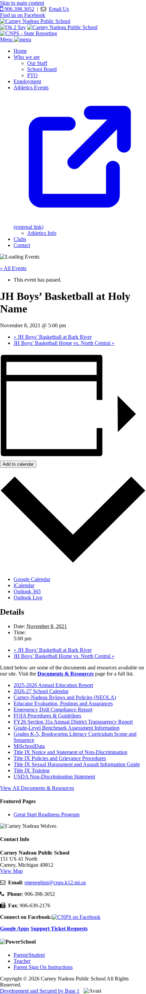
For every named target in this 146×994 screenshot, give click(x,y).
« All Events (13, 268)
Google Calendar (32, 579)
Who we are (27, 57)
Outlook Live (28, 597)
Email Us (59, 9)
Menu (7, 39)
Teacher (22, 961)
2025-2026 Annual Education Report (53, 685)
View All (37, 788)
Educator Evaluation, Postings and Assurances (63, 703)
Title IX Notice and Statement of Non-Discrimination (70, 752)
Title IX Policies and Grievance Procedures (60, 758)
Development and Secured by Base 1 (39, 991)
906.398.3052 (18, 9)
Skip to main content (22, 3)
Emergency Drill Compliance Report (53, 709)
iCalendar (24, 585)
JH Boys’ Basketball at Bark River (53, 337)
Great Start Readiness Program (46, 814)
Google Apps (14, 928)
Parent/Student (29, 955)
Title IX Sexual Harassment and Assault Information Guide (77, 764)
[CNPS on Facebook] (76, 917)
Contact (22, 245)
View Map (11, 871)
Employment (27, 81)
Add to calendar (18, 464)
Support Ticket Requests (59, 928)
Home (20, 51)
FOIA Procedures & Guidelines (47, 716)
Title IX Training (32, 770)
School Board (42, 69)
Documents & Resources (65, 674)
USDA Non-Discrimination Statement (54, 776)
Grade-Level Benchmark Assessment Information (67, 728)
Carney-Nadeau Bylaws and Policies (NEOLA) (65, 697)
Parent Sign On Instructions (43, 967)
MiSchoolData (29, 746)
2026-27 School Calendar (41, 691)
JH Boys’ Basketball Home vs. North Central (64, 343)
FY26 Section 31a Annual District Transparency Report (73, 722)
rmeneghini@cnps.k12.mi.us (55, 882)
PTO (32, 75)
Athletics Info (41, 233)
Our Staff (37, 63)
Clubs (20, 239)
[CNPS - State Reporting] (28, 33)
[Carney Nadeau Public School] (35, 21)
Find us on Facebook (22, 15)
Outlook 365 (27, 591)
